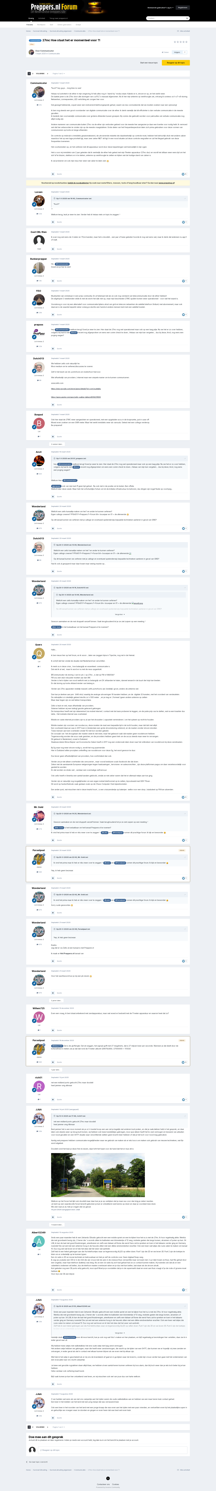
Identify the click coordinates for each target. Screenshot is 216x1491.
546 (40, 872)
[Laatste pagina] (47, 73)
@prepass (56, 486)
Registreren (182, 7)
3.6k (40, 1131)
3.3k (40, 346)
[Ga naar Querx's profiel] (39, 653)
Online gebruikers (64, 25)
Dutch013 (38, 358)
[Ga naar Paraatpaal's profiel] (39, 859)
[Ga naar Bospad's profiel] (39, 423)
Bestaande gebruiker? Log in (160, 8)
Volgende (40, 73)
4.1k (40, 105)
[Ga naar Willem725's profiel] (39, 1017)
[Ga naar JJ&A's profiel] (39, 1118)
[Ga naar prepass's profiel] (39, 333)
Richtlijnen (41, 25)
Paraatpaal (39, 850)
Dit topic (178, 18)
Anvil (39, 452)
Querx (38, 644)
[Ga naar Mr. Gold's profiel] (39, 816)
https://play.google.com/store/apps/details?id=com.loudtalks (76, 389)
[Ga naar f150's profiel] (39, 299)
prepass (38, 324)
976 (40, 528)
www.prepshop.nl (166, 183)
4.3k (40, 214)
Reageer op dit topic (176, 63)
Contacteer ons (103, 1484)
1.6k (40, 281)
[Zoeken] (187, 18)
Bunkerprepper (38, 259)
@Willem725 (57, 1046)
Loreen (38, 192)
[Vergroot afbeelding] (130, 553)
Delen (166, 52)
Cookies (115, 1484)
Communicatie (54, 53)
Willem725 (39, 1008)
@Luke (104, 833)
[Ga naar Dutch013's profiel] (39, 367)
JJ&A (39, 1109)
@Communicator (62, 264)
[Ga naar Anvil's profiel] (39, 460)
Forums (29, 25)
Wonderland (39, 506)
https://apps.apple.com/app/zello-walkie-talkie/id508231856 (76, 397)
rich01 (38, 1077)
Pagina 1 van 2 (58, 73)
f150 (38, 291)
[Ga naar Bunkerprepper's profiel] (39, 267)
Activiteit (41, 18)
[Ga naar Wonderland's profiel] (39, 515)
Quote (59, 174)
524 (40, 474)
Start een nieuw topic (149, 63)
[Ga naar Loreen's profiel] (39, 200)
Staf (51, 25)
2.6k (40, 313)
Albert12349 (39, 1232)
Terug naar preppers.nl (59, 18)
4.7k (40, 829)
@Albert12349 (69, 1337)
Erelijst (78, 25)
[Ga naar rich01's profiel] (39, 1086)
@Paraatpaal (117, 833)
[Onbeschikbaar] (98, 1175)
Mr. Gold (38, 807)
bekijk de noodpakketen (78, 183)
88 (40, 380)
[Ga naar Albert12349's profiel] (39, 1241)
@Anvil (73, 333)
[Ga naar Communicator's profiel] (31, 52)
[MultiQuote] (53, 174)
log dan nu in (98, 1440)
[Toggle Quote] (55, 198)
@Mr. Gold (56, 627)
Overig (31, 18)
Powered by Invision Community (108, 1487)
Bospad (38, 414)
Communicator (47, 51)
